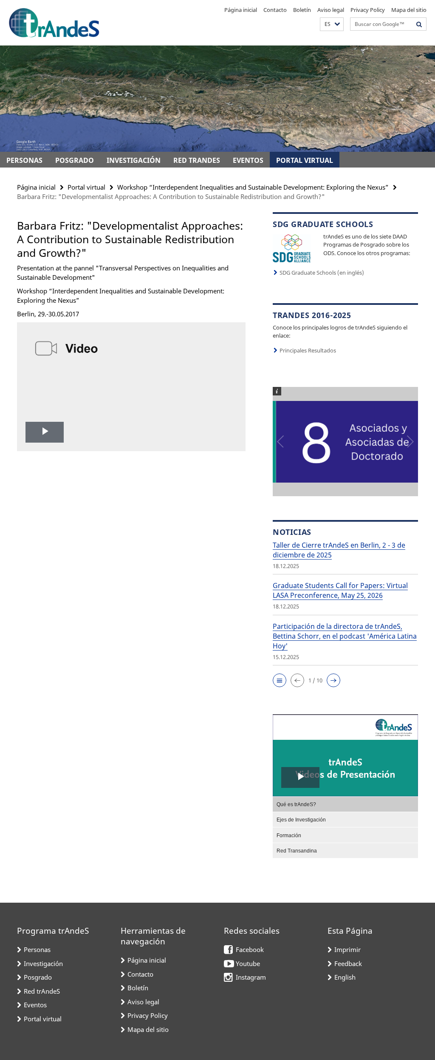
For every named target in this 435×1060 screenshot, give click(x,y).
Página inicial (240, 10)
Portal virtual (304, 160)
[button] (332, 24)
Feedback (348, 963)
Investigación (134, 160)
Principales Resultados (308, 350)
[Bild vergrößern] (292, 247)
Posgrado (74, 160)
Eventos (248, 160)
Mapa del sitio (409, 10)
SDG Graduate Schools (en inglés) (322, 272)
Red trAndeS (196, 160)
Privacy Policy (367, 10)
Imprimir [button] (347, 949)
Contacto (275, 10)
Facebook (250, 949)
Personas (24, 160)
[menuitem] (345, 804)
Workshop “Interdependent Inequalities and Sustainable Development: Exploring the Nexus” (253, 187)
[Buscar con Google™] (419, 24)
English (345, 977)
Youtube (248, 963)
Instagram (251, 977)
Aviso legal (330, 10)
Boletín (302, 10)
